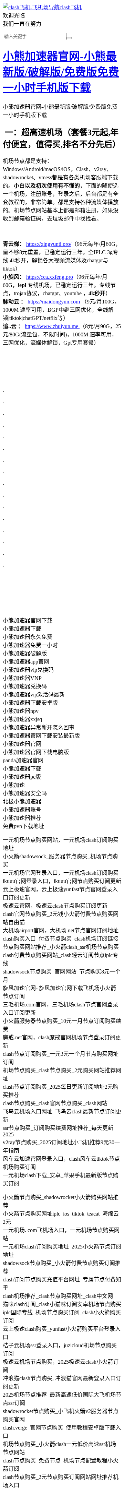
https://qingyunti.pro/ (48, 244)
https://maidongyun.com (54, 301)
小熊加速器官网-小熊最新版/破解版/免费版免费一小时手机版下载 (61, 72)
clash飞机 (71, 7)
